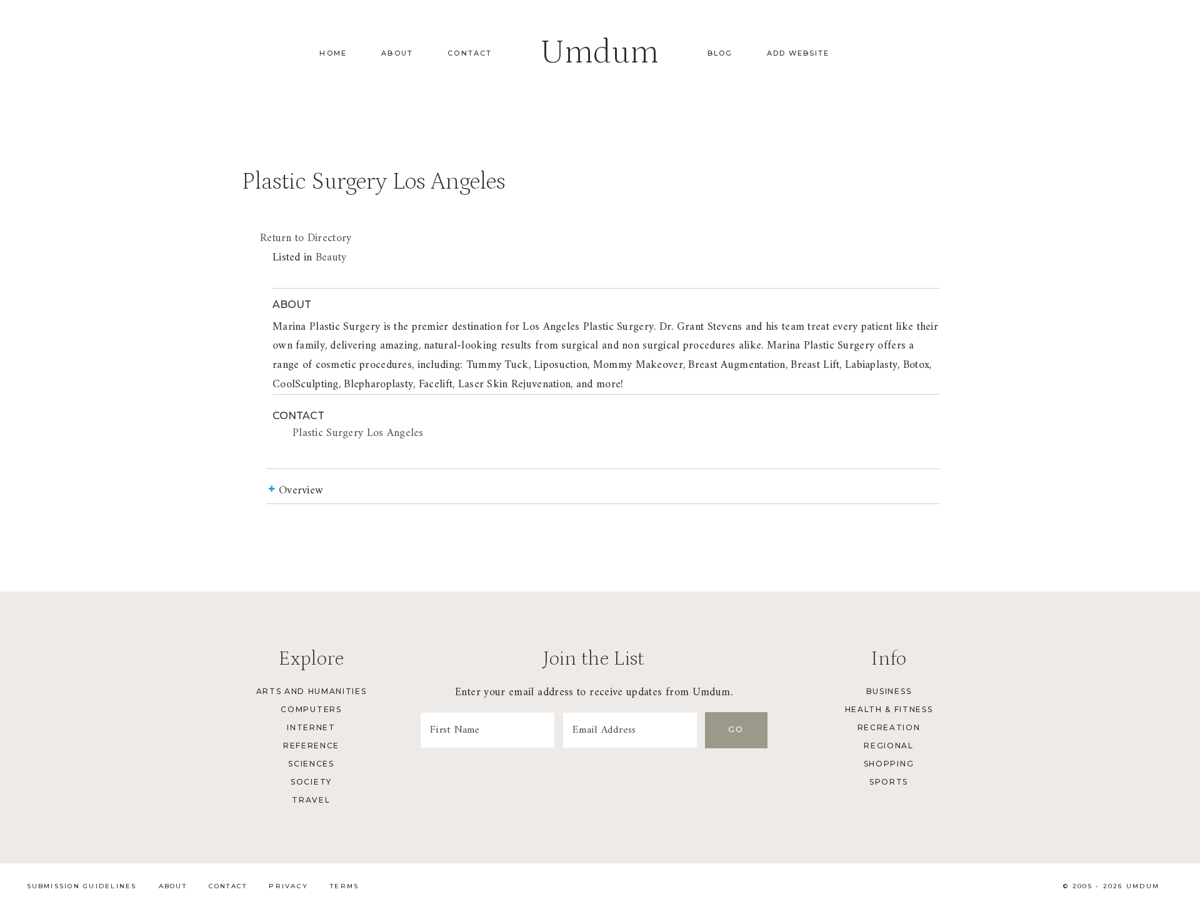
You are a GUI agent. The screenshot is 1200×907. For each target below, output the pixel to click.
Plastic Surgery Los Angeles (358, 433)
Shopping (889, 763)
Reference (311, 745)
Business (888, 691)
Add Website (798, 53)
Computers (311, 709)
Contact (470, 53)
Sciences (311, 763)
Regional (888, 745)
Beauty (331, 257)
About (397, 53)
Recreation (889, 727)
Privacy (288, 886)
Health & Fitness (889, 709)
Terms (344, 886)
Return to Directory (305, 238)
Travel (311, 800)
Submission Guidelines (82, 886)
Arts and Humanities (311, 691)
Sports (888, 781)
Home (333, 53)
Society (311, 781)
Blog (720, 53)
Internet (311, 727)
